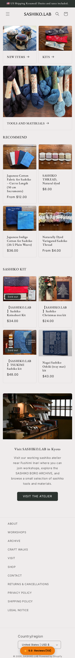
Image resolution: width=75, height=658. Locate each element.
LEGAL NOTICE (18, 610)
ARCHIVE (14, 540)
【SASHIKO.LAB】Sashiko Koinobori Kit (19, 311)
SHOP (12, 566)
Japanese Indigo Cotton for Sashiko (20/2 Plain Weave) (19, 241)
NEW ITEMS (16, 57)
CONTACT (15, 575)
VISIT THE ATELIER (37, 496)
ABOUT (13, 523)
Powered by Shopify (50, 656)
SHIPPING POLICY (20, 601)
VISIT (11, 558)
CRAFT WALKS (18, 549)
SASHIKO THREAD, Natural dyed (51, 179)
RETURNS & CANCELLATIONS (28, 584)
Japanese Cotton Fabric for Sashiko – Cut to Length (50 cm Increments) (19, 183)
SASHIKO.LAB (30, 656)
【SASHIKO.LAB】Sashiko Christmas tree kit (54, 311)
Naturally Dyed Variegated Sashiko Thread (54, 241)
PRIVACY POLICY (20, 592)
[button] (7, 14)
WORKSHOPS (17, 532)
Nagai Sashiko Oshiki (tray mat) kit (53, 367)
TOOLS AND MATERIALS (26, 123)
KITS (46, 57)
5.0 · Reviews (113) (39, 650)
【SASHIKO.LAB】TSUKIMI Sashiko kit (19, 365)
